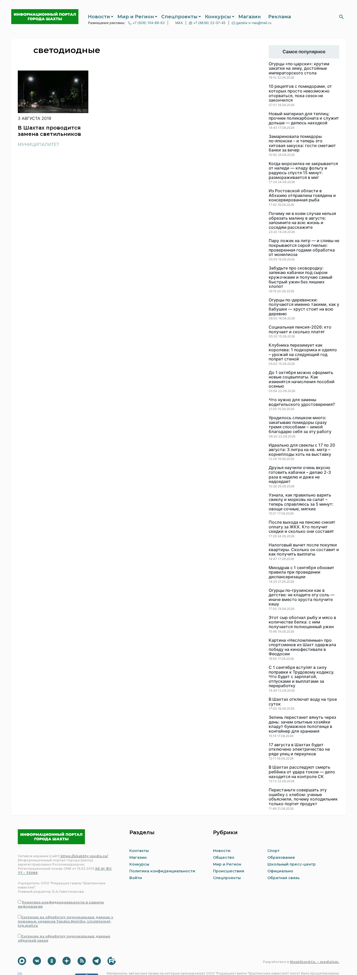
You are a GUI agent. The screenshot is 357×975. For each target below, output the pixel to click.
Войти (135, 877)
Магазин (249, 17)
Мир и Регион (135, 17)
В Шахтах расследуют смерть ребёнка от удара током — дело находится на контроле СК (302, 772)
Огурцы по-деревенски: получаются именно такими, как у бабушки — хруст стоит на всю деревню (304, 307)
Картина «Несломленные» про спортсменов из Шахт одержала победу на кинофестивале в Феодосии (302, 647)
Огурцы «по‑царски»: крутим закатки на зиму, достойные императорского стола (299, 68)
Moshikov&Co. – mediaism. (314, 962)
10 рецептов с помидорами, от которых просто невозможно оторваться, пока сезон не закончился (300, 93)
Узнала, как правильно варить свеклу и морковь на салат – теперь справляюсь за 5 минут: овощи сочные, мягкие (301, 502)
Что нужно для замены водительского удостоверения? (302, 402)
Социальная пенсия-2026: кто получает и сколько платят (300, 329)
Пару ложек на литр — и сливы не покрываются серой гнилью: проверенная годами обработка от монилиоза (304, 247)
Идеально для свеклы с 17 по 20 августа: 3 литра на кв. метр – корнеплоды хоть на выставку (302, 450)
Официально (280, 871)
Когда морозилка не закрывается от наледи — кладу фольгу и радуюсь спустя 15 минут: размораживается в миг (303, 170)
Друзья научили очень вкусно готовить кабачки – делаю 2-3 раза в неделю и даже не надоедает (300, 474)
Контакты (139, 850)
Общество (223, 857)
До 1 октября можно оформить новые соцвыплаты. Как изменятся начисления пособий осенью (302, 379)
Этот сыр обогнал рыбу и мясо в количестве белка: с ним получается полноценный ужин (302, 622)
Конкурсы (218, 17)
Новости (99, 17)
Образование (281, 857)
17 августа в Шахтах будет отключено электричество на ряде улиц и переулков (299, 749)
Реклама (279, 17)
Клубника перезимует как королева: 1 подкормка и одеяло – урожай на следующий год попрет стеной (303, 352)
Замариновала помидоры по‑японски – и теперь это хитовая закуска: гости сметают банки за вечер (302, 143)
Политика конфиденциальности (162, 871)
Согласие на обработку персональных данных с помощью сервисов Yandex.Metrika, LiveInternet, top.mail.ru (65, 921)
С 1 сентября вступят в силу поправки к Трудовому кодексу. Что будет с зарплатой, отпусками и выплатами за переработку (302, 676)
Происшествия (228, 871)
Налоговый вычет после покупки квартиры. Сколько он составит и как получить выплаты (304, 550)
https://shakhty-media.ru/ (84, 856)
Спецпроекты (179, 17)
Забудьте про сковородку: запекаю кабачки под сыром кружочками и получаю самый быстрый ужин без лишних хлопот (300, 277)
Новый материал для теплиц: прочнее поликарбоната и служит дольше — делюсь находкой (304, 118)
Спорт (273, 850)
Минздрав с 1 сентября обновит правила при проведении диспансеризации (301, 572)
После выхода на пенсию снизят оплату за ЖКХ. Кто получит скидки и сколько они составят (302, 527)
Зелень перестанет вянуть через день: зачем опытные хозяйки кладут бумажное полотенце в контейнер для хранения (302, 724)
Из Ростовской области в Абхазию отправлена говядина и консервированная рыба (302, 195)
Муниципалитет (38, 144)
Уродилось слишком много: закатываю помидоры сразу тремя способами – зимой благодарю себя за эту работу (300, 425)
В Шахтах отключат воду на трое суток (303, 701)
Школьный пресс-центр (291, 864)
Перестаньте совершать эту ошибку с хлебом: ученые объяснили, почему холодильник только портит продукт (303, 797)
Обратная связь (283, 877)
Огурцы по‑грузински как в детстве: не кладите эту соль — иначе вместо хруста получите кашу (302, 597)
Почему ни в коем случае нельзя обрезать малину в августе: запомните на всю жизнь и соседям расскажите (302, 220)
